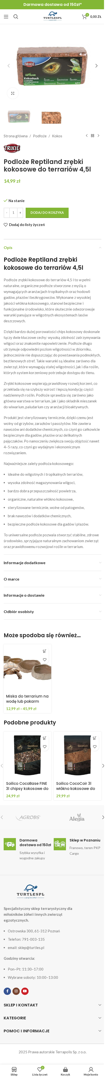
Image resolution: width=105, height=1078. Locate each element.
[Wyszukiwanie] (16, 17)
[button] (8, 66)
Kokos (57, 136)
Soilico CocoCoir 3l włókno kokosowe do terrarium (75, 788)
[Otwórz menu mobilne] (6, 17)
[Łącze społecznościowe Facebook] (7, 991)
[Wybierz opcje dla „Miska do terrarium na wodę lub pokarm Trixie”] (44, 651)
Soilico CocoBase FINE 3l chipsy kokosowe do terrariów (27, 788)
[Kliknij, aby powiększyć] (12, 93)
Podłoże (40, 136)
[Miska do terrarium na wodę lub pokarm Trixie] (27, 668)
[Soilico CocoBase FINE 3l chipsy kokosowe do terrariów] (27, 755)
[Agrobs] (28, 817)
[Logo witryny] (52, 16)
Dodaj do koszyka (47, 213)
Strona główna (16, 136)
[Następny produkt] (98, 136)
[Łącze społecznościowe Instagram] (16, 991)
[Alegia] (76, 817)
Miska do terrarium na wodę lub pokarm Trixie (27, 701)
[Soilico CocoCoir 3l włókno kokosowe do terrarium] (77, 755)
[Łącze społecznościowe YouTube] (25, 991)
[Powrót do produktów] (92, 136)
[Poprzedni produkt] (87, 136)
